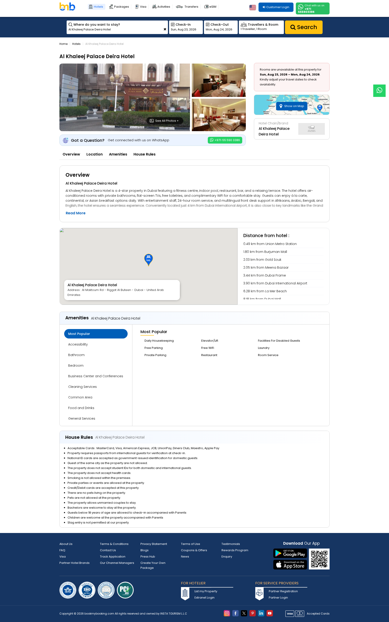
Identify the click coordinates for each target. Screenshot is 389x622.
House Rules (144, 154)
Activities (163, 7)
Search (306, 27)
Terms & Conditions (114, 544)
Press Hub (147, 556)
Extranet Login (204, 597)
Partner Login (278, 597)
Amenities (118, 154)
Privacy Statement (153, 544)
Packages (121, 7)
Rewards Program (235, 550)
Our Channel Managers (117, 563)
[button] (148, 260)
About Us (65, 544)
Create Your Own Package (152, 565)
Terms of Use (190, 544)
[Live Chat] (379, 88)
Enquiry (227, 556)
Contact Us (108, 550)
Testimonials (231, 544)
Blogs (144, 550)
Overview (71, 154)
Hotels (98, 7)
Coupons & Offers (194, 550)
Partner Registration (283, 591)
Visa (143, 7)
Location (94, 154)
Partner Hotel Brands (74, 563)
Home (63, 43)
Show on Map (294, 106)
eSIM (212, 7)
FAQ (62, 550)
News (185, 556)
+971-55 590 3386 (227, 140)
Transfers (191, 7)
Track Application (112, 556)
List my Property (205, 591)
